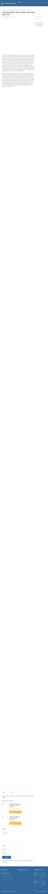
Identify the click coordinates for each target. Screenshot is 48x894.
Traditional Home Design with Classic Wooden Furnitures (15, 805)
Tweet (3, 792)
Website (4, 853)
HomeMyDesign (43, 891)
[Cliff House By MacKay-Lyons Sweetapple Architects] (5, 817)
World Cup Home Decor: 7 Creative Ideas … (44, 875)
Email (4, 849)
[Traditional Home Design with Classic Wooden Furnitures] (5, 804)
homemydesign (5, 17)
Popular (38, 16)
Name (4, 845)
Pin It (12, 792)
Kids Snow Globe (27, 796)
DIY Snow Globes (19, 796)
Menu (19, 2)
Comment (5, 833)
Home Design (12, 811)
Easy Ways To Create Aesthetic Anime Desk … (44, 883)
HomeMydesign (4, 891)
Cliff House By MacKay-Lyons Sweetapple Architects (14, 818)
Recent (38, 18)
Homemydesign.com (5, 873)
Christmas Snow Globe (10, 796)
